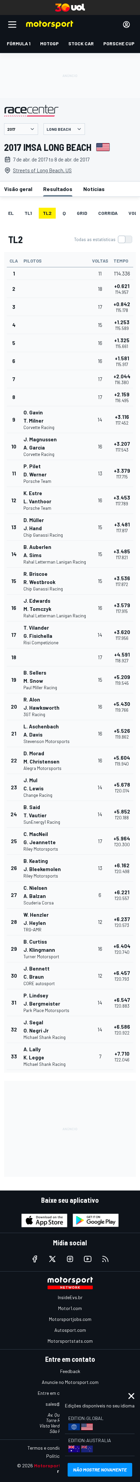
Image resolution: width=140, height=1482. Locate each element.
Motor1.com (70, 1308)
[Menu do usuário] (126, 24)
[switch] (103, 239)
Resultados (57, 189)
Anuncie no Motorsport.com (70, 1382)
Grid (82, 213)
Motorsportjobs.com (70, 1319)
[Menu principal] (12, 24)
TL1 (28, 213)
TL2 (47, 213)
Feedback (70, 1371)
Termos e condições (48, 1448)
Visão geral (18, 189)
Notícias (94, 189)
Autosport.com (70, 1330)
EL (11, 213)
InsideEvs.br (70, 1297)
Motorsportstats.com (70, 1341)
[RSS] (105, 1259)
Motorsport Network (57, 1465)
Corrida (108, 213)
